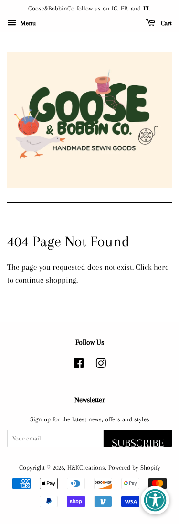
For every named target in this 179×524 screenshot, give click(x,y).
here (161, 267)
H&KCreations (86, 467)
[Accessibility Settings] (155, 500)
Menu (27, 23)
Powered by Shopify (134, 467)
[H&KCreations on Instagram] (100, 365)
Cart (165, 23)
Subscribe (138, 442)
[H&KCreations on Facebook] (78, 365)
